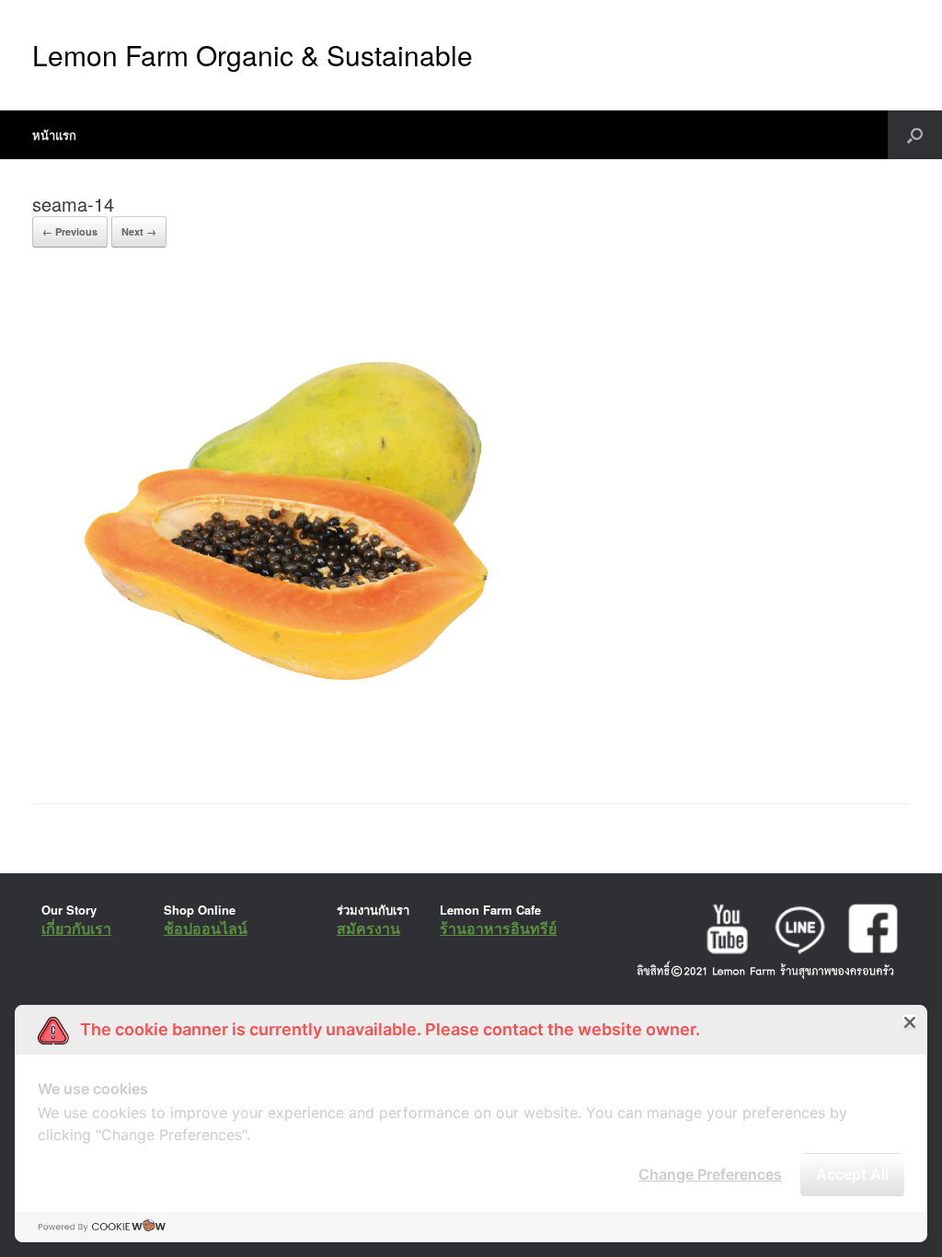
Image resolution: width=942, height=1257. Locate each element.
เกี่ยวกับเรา (76, 928)
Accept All (852, 1174)
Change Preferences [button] (710, 1174)
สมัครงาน (368, 928)
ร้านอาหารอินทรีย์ (498, 928)
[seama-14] (302, 757)
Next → (138, 231)
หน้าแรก (54, 135)
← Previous (70, 231)
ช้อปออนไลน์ (205, 928)
